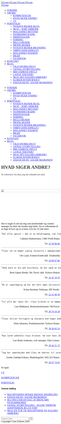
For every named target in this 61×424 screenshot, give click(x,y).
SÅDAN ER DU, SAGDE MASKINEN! (27, 397)
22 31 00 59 (54, 294)
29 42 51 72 (54, 345)
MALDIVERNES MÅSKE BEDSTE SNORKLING (32, 394)
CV (3, 372)
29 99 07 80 (54, 260)
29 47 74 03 (54, 362)
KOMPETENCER (10, 377)
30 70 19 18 (54, 311)
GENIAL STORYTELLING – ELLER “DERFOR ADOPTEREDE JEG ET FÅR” (31, 406)
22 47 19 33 (54, 277)
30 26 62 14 (54, 328)
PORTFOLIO (7, 382)
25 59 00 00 (54, 243)
